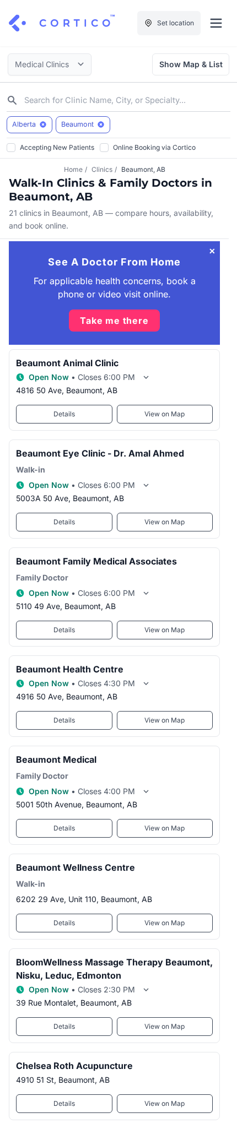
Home (73, 169)
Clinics (101, 169)
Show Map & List (191, 64)
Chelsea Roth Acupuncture (74, 1065)
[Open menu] (216, 23)
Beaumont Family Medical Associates (96, 561)
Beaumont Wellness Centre (75, 867)
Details (64, 414)
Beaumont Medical (56, 759)
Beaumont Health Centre (69, 669)
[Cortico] (62, 23)
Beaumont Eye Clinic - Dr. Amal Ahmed (100, 453)
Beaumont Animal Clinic (67, 362)
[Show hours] (146, 377)
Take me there (114, 320)
